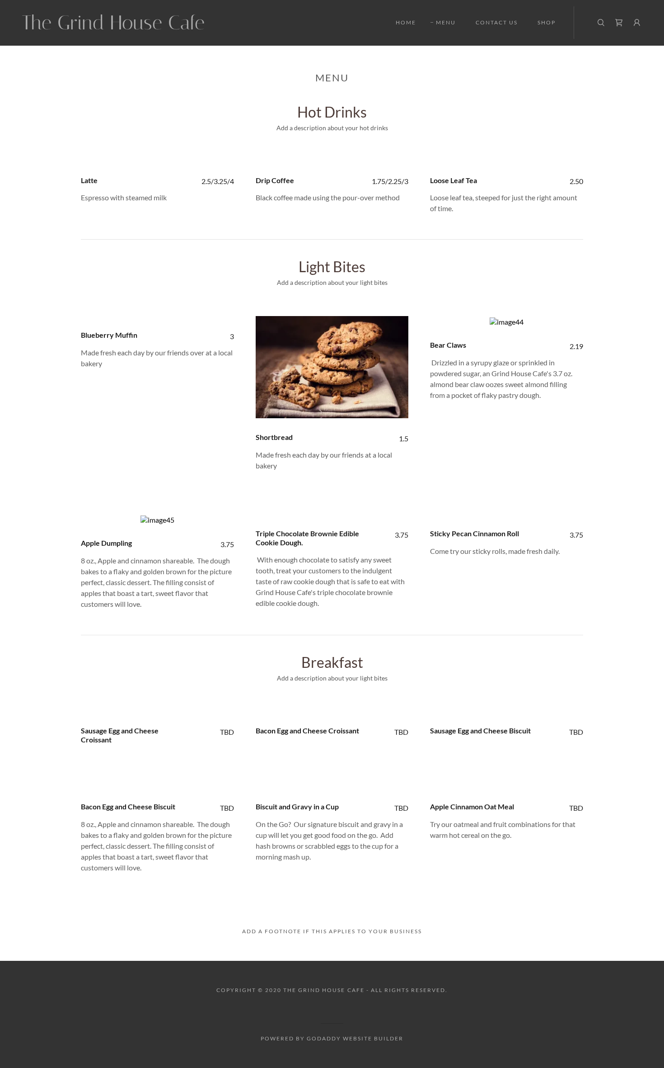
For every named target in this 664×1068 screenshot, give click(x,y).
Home (406, 22)
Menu (446, 22)
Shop (547, 22)
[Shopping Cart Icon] (618, 22)
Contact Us (497, 22)
